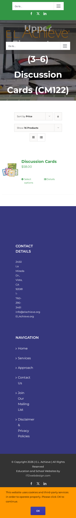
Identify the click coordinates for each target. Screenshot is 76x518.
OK (38, 511)
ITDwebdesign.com (38, 475)
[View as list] (41, 137)
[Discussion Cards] (10, 169)
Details (51, 179)
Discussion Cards (39, 161)
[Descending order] (58, 116)
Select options (28, 181)
